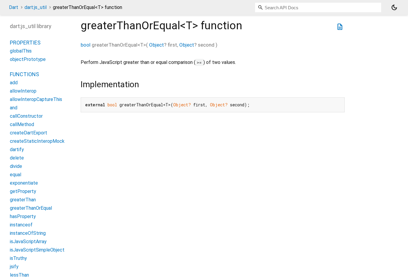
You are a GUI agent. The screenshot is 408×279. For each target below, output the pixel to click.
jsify (14, 266)
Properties (25, 42)
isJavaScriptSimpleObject (37, 250)
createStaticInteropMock (37, 141)
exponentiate (24, 183)
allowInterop (23, 91)
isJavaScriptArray (28, 241)
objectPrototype (28, 59)
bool (86, 45)
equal (15, 174)
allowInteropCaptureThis (36, 99)
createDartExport (28, 133)
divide (16, 166)
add (14, 82)
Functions (24, 74)
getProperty (23, 191)
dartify (17, 149)
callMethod (22, 124)
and (13, 108)
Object (156, 45)
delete (17, 158)
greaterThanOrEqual (31, 208)
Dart (13, 7)
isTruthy (18, 258)
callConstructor (26, 116)
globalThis (21, 51)
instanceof (21, 225)
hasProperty (23, 216)
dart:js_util (35, 7)
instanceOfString (28, 233)
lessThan (19, 275)
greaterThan (23, 200)
